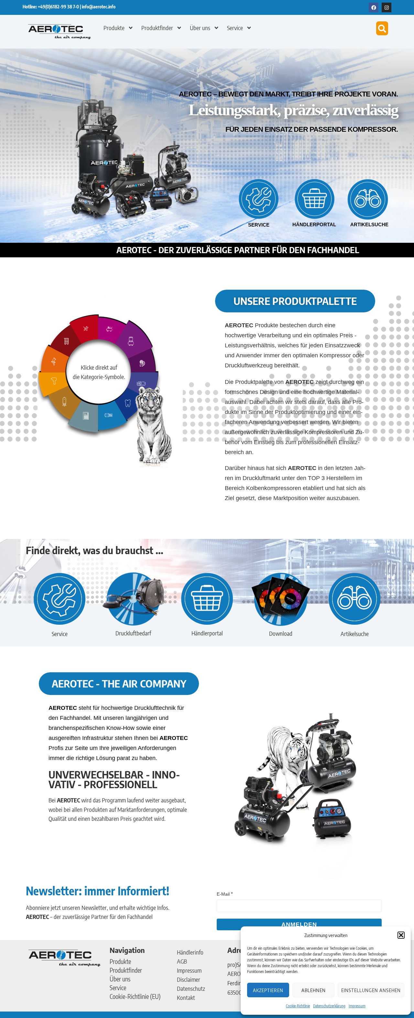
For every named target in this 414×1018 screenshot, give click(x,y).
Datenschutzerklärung (329, 1005)
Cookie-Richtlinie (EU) (135, 996)
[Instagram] (386, 7)
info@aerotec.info (98, 6)
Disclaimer (188, 979)
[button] (401, 935)
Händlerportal (314, 224)
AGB (182, 961)
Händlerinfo (190, 952)
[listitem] (112, 331)
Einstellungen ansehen (371, 990)
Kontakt (186, 997)
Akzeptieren (268, 990)
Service (235, 27)
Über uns (200, 27)
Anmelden (299, 924)
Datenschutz (191, 988)
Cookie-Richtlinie (298, 1005)
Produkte (114, 27)
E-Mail (223, 894)
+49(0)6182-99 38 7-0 (59, 6)
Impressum (357, 1005)
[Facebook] (373, 7)
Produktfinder (157, 27)
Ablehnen (313, 990)
